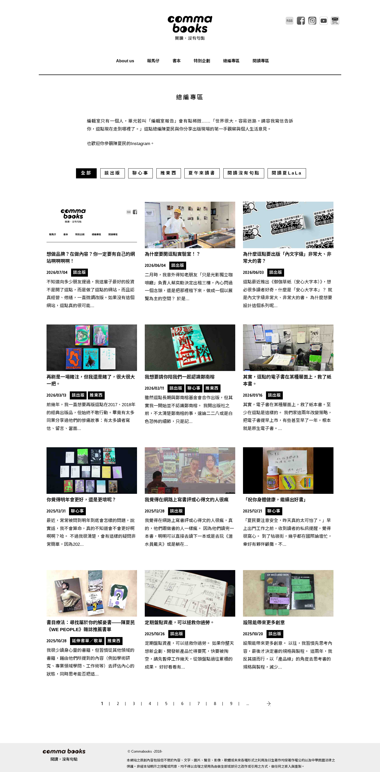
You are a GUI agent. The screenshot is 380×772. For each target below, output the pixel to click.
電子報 (335, 21)
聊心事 (140, 173)
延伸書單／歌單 (87, 641)
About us (125, 61)
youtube (324, 21)
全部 (86, 173)
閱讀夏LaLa (287, 173)
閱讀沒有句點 (243, 173)
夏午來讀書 (202, 173)
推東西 (169, 173)
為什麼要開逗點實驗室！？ (173, 254)
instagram (312, 21)
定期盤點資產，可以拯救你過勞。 (180, 622)
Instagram (140, 143)
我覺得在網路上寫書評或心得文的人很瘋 (187, 499)
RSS (289, 21)
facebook (301, 21)
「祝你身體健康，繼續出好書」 (275, 499)
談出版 (112, 173)
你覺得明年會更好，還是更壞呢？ (81, 499)
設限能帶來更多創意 (264, 622)
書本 (176, 61)
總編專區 (231, 61)
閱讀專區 (261, 61)
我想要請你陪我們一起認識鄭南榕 (180, 377)
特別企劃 (202, 61)
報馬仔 (153, 61)
